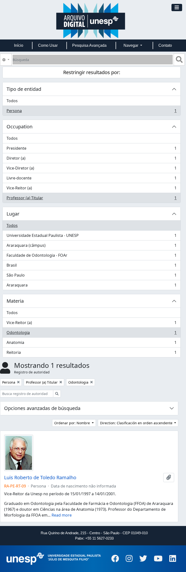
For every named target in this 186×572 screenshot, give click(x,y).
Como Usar (48, 45)
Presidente (91, 149)
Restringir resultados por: (91, 72)
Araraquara (91, 286)
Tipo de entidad (24, 89)
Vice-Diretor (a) (91, 169)
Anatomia (91, 344)
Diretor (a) (91, 159)
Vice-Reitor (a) (91, 189)
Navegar (131, 45)
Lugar (13, 213)
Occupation (19, 126)
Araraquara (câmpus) (91, 246)
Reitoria (91, 353)
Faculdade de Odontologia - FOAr (91, 256)
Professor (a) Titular (91, 199)
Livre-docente (91, 179)
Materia (15, 301)
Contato (165, 45)
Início (18, 45)
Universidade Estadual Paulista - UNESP (91, 236)
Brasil (91, 266)
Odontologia (91, 334)
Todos (12, 100)
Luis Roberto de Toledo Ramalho (40, 477)
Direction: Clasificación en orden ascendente (136, 423)
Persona (91, 112)
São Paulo (91, 276)
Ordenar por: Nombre (72, 423)
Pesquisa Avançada (89, 45)
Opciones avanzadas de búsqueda (42, 408)
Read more (62, 515)
